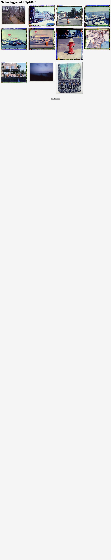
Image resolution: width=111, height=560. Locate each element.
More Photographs (55, 98)
